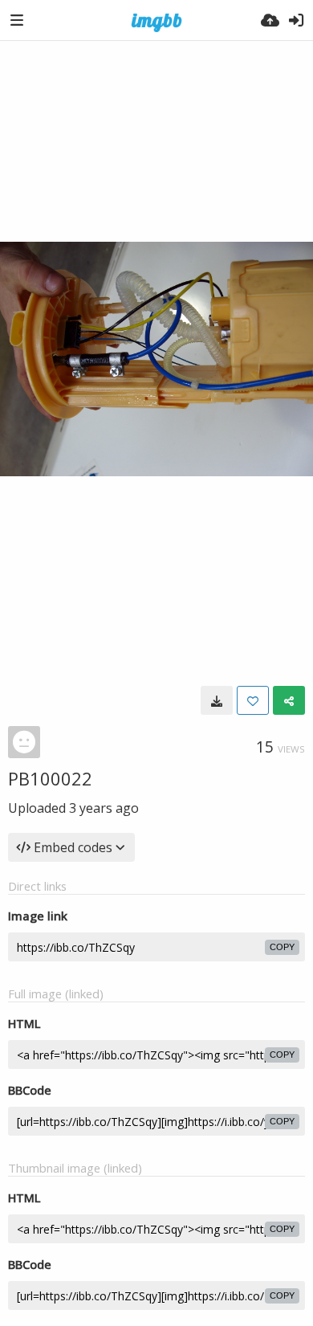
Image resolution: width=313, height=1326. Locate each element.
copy (282, 947)
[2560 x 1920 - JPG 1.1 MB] (217, 700)
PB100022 (50, 778)
